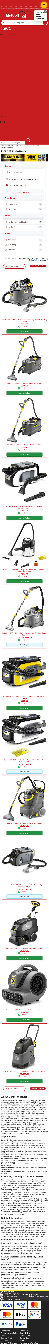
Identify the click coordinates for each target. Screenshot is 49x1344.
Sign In (2, 5)
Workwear (3, 93)
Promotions (4, 131)
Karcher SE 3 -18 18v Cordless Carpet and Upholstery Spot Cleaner (24, 697)
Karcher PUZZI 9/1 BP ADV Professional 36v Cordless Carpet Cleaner (24, 634)
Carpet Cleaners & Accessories (31, 145)
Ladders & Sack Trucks (8, 64)
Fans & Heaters (5, 55)
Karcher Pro (24, 227)
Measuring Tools (6, 71)
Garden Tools (5, 58)
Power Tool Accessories (8, 76)
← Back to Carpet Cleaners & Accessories (25, 179)
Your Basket (5, 27)
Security (3, 82)
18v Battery (24, 240)
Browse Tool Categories (8, 126)
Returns (2, 3)
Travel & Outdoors (6, 87)
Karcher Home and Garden (24, 222)
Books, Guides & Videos (8, 42)
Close (2, 95)
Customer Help (5, 137)
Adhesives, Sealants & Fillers (10, 36)
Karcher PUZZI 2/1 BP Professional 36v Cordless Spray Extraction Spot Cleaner (25, 886)
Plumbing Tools (5, 75)
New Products (5, 129)
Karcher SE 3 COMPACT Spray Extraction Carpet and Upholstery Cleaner (24, 507)
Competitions (6, 1340)
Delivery (2, 2)
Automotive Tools (6, 40)
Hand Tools (4, 60)
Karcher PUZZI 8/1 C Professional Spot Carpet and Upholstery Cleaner (24, 320)
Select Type (24, 645)
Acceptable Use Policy (9, 1333)
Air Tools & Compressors (9, 38)
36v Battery (24, 245)
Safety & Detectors (7, 80)
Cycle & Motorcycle (7, 45)
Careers (4, 1336)
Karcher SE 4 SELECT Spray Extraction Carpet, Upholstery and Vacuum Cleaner (24, 570)
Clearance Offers (6, 133)
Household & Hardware (8, 62)
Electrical (3, 51)
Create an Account (5, 4)
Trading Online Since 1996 (14, 1295)
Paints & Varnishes (7, 73)
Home (1, 0)
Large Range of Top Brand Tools (10, 1292)
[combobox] (22, 22)
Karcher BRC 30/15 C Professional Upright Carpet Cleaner (24, 1071)
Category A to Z (5, 97)
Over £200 (24, 209)
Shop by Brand (5, 127)
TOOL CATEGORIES (7, 33)
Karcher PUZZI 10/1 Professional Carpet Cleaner (24, 383)
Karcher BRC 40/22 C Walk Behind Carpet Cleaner (24, 948)
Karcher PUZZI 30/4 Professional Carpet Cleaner (24, 823)
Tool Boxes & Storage (8, 84)
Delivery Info (24, 1338)
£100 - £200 (24, 204)
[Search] (45, 22)
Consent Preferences (9, 1343)
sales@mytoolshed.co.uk (6, 8)
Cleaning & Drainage (7, 44)
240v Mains (24, 250)
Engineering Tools (6, 53)
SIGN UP (3, 106)
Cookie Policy (25, 1333)
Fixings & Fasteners (7, 56)
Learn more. (42, 260)
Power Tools (4, 78)
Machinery (4, 67)
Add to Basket (24, 331)
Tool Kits (3, 86)
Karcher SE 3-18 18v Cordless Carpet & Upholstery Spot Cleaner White (24, 761)
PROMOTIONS (5, 102)
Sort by (7, 266)
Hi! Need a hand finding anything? (40, 15)
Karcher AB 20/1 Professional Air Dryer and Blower (24, 1010)
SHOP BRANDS (5, 98)
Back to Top (5, 1331)
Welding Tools (5, 89)
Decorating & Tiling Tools (9, 47)
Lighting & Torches (6, 65)
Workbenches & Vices (8, 91)
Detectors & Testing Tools (9, 49)
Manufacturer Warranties (29, 1343)
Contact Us (4, 135)
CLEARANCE (5, 104)
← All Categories (15, 172)
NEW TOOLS (5, 100)
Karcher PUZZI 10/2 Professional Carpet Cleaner (24, 445)
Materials (3, 69)
